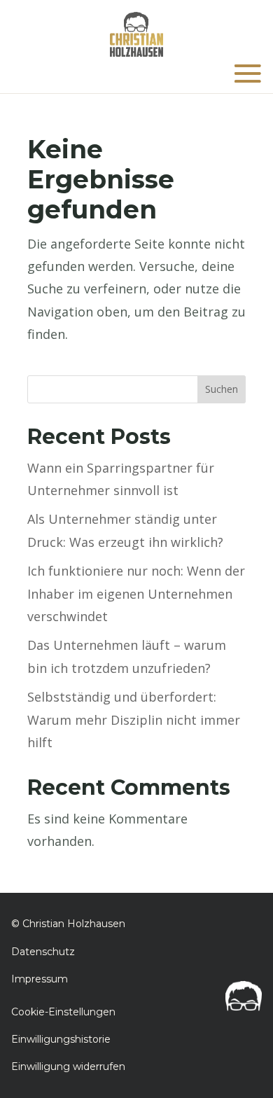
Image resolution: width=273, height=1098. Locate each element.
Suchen (221, 389)
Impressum (39, 979)
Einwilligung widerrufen (68, 1066)
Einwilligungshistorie (61, 1039)
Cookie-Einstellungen (63, 1012)
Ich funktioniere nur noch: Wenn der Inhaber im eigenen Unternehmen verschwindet (136, 593)
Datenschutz (43, 951)
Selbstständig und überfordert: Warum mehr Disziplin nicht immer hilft (133, 719)
